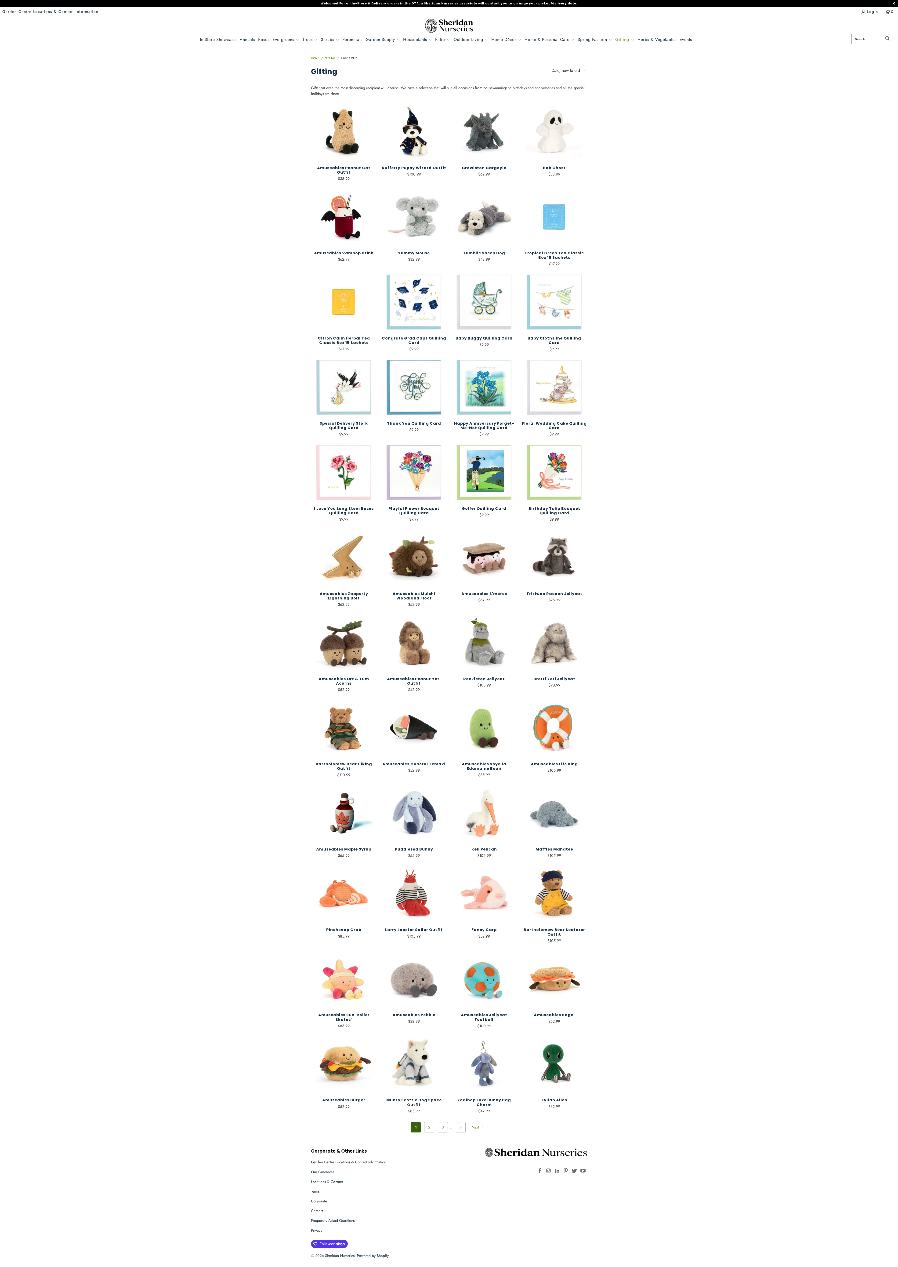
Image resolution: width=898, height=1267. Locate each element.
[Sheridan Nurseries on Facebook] (540, 1171)
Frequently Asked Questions (333, 1220)
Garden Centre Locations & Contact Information (50, 11)
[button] (285, 40)
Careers (317, 1210)
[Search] (887, 39)
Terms (315, 1191)
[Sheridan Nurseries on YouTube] (583, 1171)
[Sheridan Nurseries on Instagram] (548, 1171)
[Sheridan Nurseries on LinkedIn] (557, 1171)
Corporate (319, 1201)
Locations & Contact (327, 1181)
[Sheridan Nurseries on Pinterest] (565, 1171)
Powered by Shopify (373, 1255)
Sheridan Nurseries (340, 1255)
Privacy (316, 1230)
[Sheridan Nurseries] (449, 26)
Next (476, 1127)
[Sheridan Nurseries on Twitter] (574, 1171)
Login (872, 11)
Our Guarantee (322, 1172)
